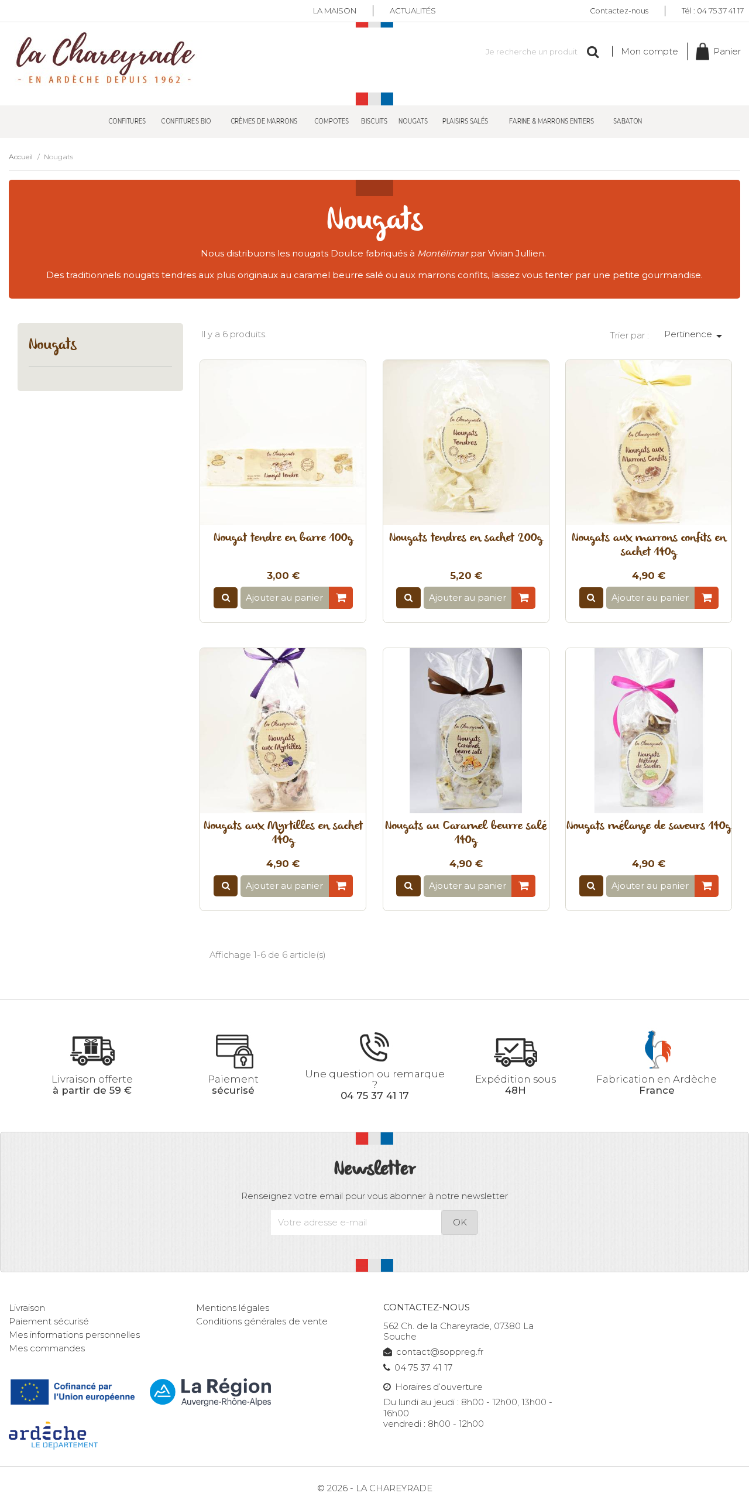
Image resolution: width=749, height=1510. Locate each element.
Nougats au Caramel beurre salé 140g (466, 834)
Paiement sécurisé (49, 1321)
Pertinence (695, 336)
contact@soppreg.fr (439, 1352)
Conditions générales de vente (262, 1321)
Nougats (413, 121)
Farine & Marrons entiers (552, 121)
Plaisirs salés (465, 121)
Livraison (27, 1308)
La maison (334, 10)
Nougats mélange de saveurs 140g (648, 826)
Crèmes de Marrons (264, 121)
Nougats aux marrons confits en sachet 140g (649, 545)
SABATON (627, 121)
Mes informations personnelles (74, 1335)
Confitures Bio (187, 121)
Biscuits (374, 121)
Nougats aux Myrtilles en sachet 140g (283, 834)
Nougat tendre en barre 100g (283, 538)
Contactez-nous (619, 10)
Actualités (413, 10)
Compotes (331, 121)
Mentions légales (232, 1308)
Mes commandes (47, 1348)
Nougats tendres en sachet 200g (465, 538)
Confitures (127, 121)
